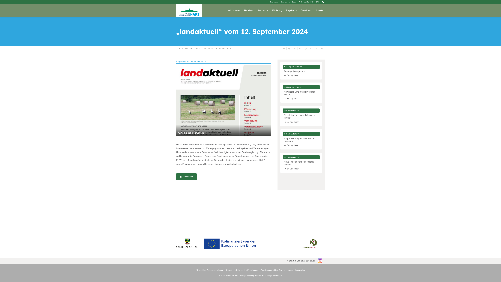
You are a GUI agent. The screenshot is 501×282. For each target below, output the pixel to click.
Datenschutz (300, 270)
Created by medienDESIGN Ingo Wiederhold (263, 276)
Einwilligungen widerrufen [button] (271, 270)
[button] (323, 2)
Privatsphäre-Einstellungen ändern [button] (209, 270)
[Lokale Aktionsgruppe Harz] (189, 10)
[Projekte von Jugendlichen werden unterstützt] (301, 139)
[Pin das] (305, 48)
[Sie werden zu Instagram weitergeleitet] (250, 260)
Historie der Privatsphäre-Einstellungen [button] (242, 270)
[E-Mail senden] (284, 48)
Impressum (288, 270)
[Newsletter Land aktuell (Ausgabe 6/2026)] (301, 93)
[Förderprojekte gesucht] (301, 71)
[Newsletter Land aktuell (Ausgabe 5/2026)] (301, 116)
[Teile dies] (289, 48)
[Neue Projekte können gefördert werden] (301, 163)
